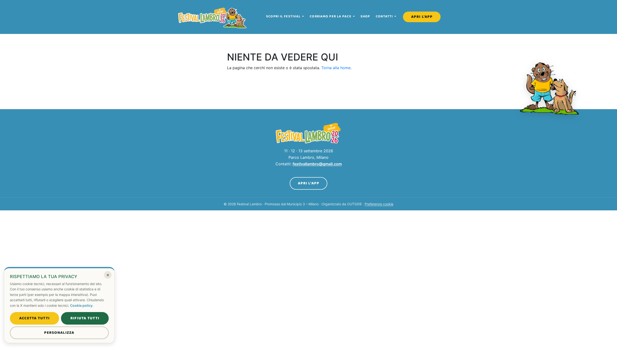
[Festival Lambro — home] (212, 17)
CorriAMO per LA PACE (330, 16)
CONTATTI (384, 16)
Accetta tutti (34, 318)
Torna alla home (335, 67)
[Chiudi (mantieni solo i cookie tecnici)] (108, 275)
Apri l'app (421, 17)
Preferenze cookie (379, 204)
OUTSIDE (354, 204)
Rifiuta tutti (85, 318)
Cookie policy (81, 305)
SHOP (365, 16)
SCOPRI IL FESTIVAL (283, 16)
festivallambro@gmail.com (317, 163)
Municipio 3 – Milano (303, 204)
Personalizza (59, 333)
